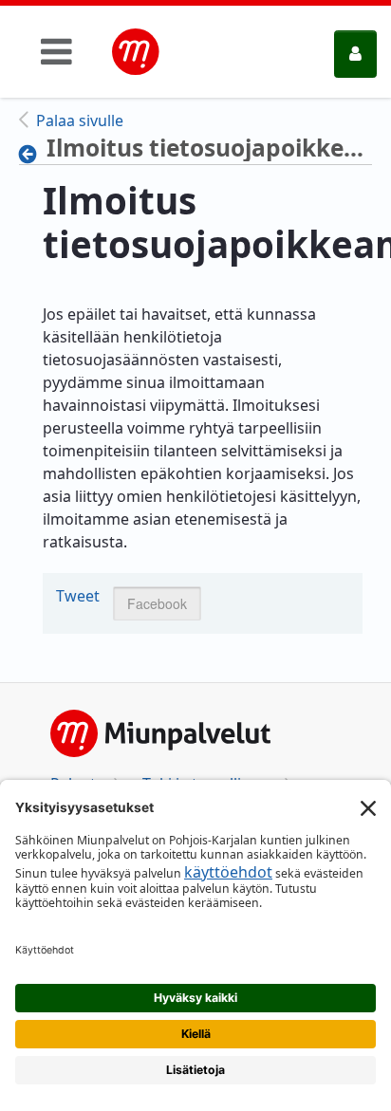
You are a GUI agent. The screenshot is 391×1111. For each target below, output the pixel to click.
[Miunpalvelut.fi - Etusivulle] (135, 52)
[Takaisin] (33, 154)
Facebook (157, 603)
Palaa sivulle (79, 120)
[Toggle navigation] (56, 51)
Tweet (78, 595)
